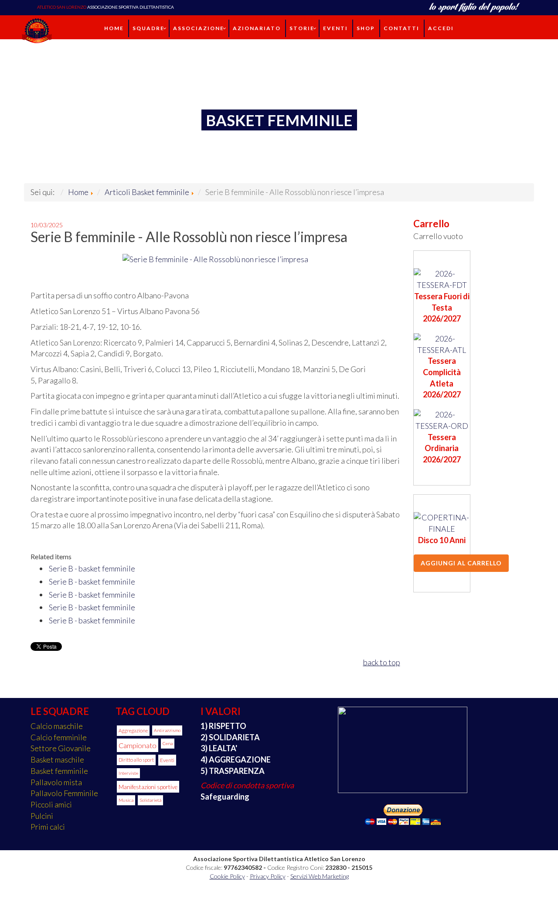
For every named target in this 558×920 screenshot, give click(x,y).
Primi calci (48, 826)
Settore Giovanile (61, 748)
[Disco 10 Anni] (442, 522)
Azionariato (257, 28)
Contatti (401, 28)
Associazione (198, 28)
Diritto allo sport (136, 760)
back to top (381, 662)
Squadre (148, 28)
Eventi (335, 28)
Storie (301, 28)
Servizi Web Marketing (319, 876)
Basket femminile (59, 771)
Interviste (128, 773)
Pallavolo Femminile (64, 793)
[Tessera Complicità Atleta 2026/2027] (442, 343)
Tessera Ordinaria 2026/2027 (442, 448)
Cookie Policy (227, 876)
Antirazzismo (167, 730)
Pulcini (42, 816)
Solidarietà (150, 800)
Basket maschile (57, 759)
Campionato (138, 745)
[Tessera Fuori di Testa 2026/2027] (442, 279)
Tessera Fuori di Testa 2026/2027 (442, 307)
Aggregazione (133, 730)
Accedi (441, 28)
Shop (366, 28)
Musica (126, 800)
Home (114, 28)
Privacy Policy (268, 876)
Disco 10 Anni (442, 540)
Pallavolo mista (56, 782)
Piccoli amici (51, 804)
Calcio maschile (57, 726)
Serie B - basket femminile (92, 568)
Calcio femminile (59, 737)
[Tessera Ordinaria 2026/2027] (442, 419)
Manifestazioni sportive (148, 786)
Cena (168, 743)
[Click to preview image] (215, 258)
